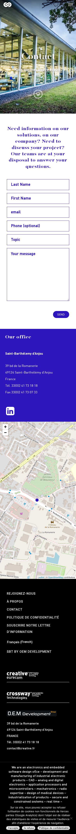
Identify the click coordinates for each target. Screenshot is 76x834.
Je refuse (28, 828)
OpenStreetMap (55, 577)
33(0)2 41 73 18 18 (24, 385)
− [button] (5, 432)
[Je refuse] (71, 818)
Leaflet (41, 577)
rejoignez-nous (21, 593)
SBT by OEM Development (29, 651)
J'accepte (13, 828)
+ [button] (5, 426)
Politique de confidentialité (33, 617)
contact (14, 609)
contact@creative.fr (21, 748)
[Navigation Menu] (70, 5)
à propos (15, 601)
